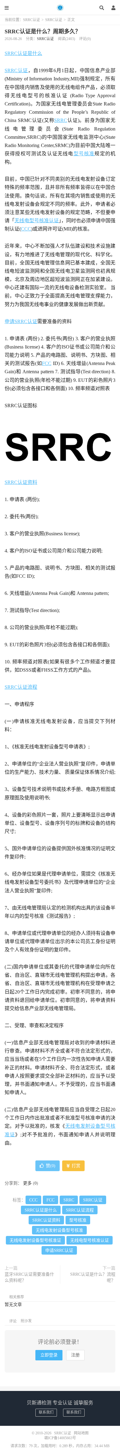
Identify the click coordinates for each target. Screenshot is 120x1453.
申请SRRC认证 (21, 321)
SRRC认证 (60, 8)
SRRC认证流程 (21, 687)
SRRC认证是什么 (23, 53)
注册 (75, 1355)
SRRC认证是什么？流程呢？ (92, 1277)
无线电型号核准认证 (36, 220)
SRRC (60, 120)
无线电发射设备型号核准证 (35, 1240)
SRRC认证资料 (21, 482)
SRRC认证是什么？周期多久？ (43, 31)
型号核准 (84, 153)
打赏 (75, 1166)
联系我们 (46, 1412)
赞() (50, 1166)
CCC (26, 228)
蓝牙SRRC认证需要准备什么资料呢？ (29, 1277)
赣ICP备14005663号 (60, 1438)
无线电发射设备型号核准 (59, 1230)
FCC (46, 363)
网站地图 (81, 1433)
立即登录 (49, 1355)
